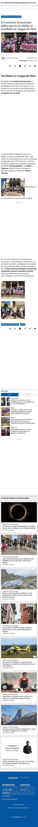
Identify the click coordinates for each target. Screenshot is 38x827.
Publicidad (6, 793)
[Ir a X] (22, 777)
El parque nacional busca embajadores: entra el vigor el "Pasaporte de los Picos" (19, 730)
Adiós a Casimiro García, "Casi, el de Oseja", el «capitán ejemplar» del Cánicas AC (18, 762)
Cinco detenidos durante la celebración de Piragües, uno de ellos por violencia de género (18, 561)
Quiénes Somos (7, 790)
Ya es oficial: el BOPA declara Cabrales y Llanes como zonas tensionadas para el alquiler (17, 629)
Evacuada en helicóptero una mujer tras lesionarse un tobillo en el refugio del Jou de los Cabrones (18, 664)
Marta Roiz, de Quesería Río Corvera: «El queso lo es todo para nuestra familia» (17, 697)
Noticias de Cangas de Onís (10, 324)
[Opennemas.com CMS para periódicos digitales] (19, 817)
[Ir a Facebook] (19, 777)
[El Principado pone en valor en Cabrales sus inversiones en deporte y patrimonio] (5, 431)
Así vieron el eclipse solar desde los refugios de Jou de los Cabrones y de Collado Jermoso (18, 527)
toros (22, 324)
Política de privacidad (9, 799)
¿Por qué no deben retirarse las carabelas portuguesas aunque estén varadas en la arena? (21, 411)
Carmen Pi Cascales (8, 700)
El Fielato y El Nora (12, 58)
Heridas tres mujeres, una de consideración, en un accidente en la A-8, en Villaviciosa (22, 402)
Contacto (23, 790)
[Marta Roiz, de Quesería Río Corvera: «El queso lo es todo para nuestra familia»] (19, 682)
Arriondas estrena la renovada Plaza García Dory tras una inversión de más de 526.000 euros (23, 421)
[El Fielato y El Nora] (3, 58)
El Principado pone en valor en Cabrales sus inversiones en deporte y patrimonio (21, 431)
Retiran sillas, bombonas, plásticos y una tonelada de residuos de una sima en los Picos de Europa (17, 595)
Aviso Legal (6, 796)
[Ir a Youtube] (25, 777)
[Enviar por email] (10, 66)
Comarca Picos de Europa (11, 17)
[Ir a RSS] (28, 777)
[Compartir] (15, 66)
